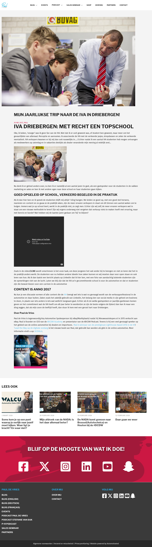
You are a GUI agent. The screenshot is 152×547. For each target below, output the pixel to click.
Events (44, 5)
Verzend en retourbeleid (63, 544)
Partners (111, 5)
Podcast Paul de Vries (15, 515)
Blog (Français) (11, 507)
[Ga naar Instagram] (65, 466)
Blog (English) (10, 499)
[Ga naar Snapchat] (128, 466)
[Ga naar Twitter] (44, 466)
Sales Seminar (73, 5)
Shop (89, 5)
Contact (124, 5)
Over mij (99, 5)
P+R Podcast (9, 524)
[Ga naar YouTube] (107, 466)
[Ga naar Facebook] (23, 466)
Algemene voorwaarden (42, 544)
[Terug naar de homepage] (4, 5)
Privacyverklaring (82, 544)
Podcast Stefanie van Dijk (17, 520)
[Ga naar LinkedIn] (86, 466)
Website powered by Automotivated (104, 544)
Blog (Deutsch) (10, 503)
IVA (65, 294)
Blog (32, 5)
